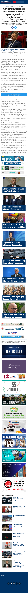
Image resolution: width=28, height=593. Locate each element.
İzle (14, 1)
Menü (26, 2)
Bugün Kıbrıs (6, 2)
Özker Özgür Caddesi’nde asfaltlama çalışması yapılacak (19, 499)
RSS (17, 583)
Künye (2, 575)
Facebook (8, 583)
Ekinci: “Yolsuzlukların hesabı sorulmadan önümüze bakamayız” (18, 544)
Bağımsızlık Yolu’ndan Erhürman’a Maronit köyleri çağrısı (18, 535)
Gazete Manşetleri (20, 1)
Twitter (11, 583)
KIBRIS (6, 6)
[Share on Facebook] (12, 27)
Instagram (14, 583)
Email (19, 583)
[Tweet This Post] (15, 27)
